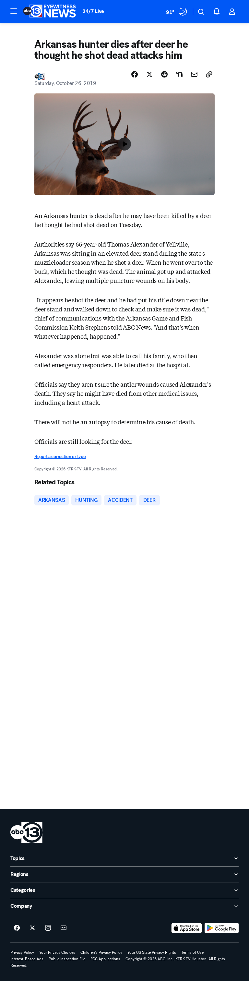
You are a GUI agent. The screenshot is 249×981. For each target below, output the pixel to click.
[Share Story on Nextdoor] (179, 74)
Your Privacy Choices (57, 952)
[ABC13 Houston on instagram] (48, 928)
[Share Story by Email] (194, 74)
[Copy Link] (209, 74)
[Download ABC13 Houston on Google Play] (222, 928)
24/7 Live (93, 11)
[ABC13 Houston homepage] (49, 12)
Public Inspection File (67, 959)
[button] (13, 11)
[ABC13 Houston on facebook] (16, 928)
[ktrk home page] (26, 832)
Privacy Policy (22, 952)
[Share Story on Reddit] (164, 74)
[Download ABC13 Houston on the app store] (186, 928)
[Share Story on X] (149, 74)
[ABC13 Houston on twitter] (32, 928)
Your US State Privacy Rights (151, 952)
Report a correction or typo (60, 457)
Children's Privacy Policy (101, 952)
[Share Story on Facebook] (134, 74)
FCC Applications (105, 959)
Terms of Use (192, 952)
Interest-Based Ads (26, 959)
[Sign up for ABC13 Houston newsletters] (63, 928)
